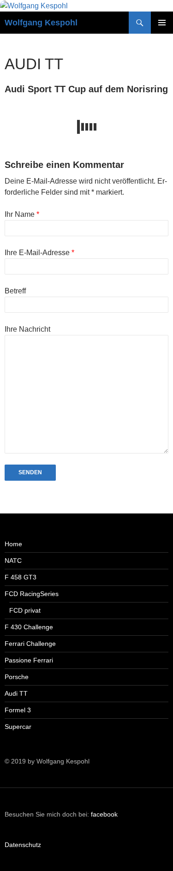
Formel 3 (18, 710)
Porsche (17, 676)
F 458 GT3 (20, 577)
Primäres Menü (162, 23)
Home (13, 544)
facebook (104, 814)
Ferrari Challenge (30, 643)
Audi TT (16, 693)
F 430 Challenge (29, 627)
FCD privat (25, 610)
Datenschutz (23, 844)
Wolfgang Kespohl (41, 22)
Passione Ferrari (29, 660)
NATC (13, 560)
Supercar (18, 726)
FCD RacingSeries (32, 593)
